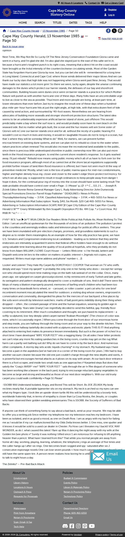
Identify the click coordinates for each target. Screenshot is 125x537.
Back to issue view (13, 46)
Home (23, 22)
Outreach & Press (22, 491)
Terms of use (116, 534)
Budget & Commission (75, 478)
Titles (57, 22)
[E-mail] (120, 30)
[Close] (92, 451)
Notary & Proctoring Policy (77, 491)
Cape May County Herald (24, 30)
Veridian (78, 534)
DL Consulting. (23, 534)
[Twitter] (114, 30)
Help (103, 22)
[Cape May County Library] (4, 31)
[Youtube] (91, 526)
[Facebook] (108, 30)
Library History (21, 482)
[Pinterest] (84, 526)
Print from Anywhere (24, 512)
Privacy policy (102, 534)
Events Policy (70, 482)
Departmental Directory (76, 508)
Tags (88, 22)
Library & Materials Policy (76, 487)
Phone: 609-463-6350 (75, 512)
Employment (20, 478)
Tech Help (19, 526)
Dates (73, 22)
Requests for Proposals (26, 496)
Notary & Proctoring (24, 517)
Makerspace (20, 508)
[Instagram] (78, 526)
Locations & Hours (23, 487)
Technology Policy (73, 496)
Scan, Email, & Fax (23, 522)
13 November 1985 (54, 30)
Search (40, 22)
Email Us (68, 517)
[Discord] (65, 526)
